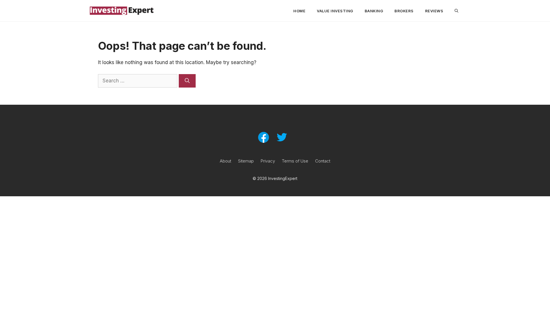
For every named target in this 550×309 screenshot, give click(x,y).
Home (299, 11)
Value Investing (335, 11)
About (225, 161)
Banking (374, 11)
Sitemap (246, 161)
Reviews (434, 11)
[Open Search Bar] (456, 11)
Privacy (268, 161)
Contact (322, 161)
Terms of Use (295, 161)
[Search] (187, 81)
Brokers (404, 11)
